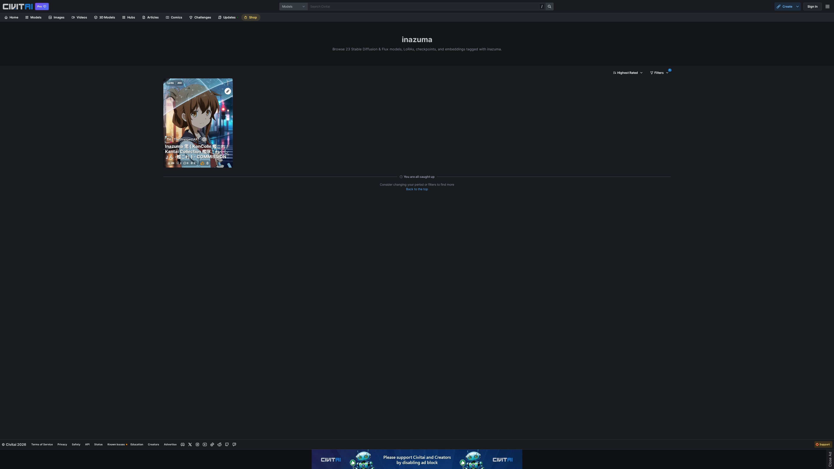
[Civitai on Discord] (182, 444)
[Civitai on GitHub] (227, 444)
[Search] (550, 6)
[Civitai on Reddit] (219, 444)
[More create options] (797, 6)
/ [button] (542, 6)
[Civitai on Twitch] (234, 444)
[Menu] (827, 6)
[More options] (228, 83)
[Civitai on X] (190, 444)
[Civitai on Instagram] (197, 444)
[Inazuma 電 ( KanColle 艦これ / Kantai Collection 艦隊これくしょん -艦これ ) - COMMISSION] (198, 123)
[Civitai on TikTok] (212, 444)
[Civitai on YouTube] (204, 444)
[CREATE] (228, 91)
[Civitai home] (17, 6)
